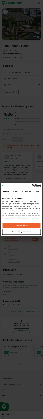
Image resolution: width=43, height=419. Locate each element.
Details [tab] (15, 191)
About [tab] (37, 191)
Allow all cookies (22, 225)
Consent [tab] (6, 191)
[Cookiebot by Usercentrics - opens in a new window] (32, 185)
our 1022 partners (14, 201)
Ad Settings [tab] (26, 191)
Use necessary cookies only (21, 232)
